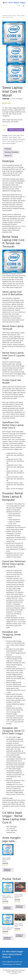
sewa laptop (13, 139)
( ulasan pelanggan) (16, 98)
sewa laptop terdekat (9, 143)
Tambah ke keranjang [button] (7, 869)
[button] (19, 6)
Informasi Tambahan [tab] (11, 152)
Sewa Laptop (12, 15)
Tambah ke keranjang (16, 130)
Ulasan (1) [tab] (8, 155)
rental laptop (13, 137)
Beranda (4, 15)
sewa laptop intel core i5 (15, 141)
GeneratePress (14, 973)
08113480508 (10, 828)
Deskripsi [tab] (8, 149)
